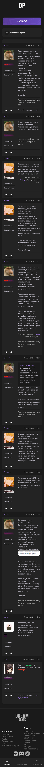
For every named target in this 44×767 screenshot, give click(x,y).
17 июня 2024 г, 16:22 (32, 261)
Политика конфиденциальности (33, 732)
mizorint (7, 45)
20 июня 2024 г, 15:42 (31, 659)
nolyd (35, 110)
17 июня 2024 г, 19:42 (32, 617)
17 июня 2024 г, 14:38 (32, 116)
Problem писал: (27, 365)
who (5, 659)
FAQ (25, 744)
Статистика (7, 737)
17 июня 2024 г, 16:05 (32, 200)
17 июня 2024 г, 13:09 (32, 45)
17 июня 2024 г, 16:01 (32, 158)
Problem (7, 158)
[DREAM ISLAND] (22, 716)
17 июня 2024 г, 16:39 (32, 514)
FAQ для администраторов (32, 748)
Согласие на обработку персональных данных (30, 739)
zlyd (19, 698)
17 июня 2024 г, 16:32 (32, 428)
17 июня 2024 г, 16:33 (32, 472)
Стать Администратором (10, 744)
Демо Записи (8, 741)
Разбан (5, 739)
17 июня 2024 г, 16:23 (32, 358)
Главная (5, 735)
